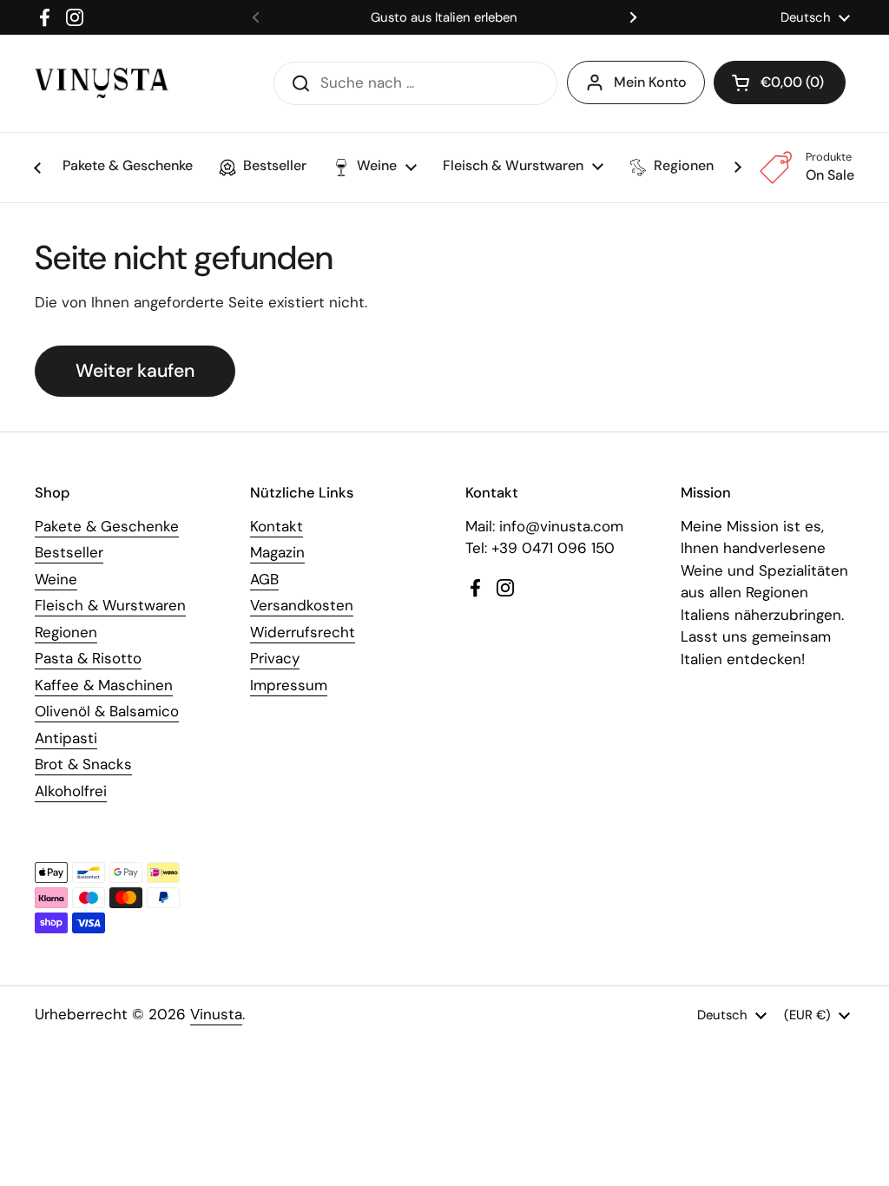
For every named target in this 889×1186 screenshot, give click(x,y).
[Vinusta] (101, 83)
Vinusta (216, 1014)
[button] (780, 82)
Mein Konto (650, 82)
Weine (56, 579)
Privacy (275, 658)
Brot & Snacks (83, 764)
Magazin (277, 552)
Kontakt (276, 526)
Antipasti (66, 738)
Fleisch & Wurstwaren (110, 605)
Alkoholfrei (71, 791)
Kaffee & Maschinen (104, 685)
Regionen (66, 632)
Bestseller (69, 552)
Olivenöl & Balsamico (107, 711)
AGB (264, 579)
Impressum (288, 685)
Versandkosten (301, 605)
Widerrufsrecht (302, 632)
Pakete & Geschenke (107, 526)
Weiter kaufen (135, 371)
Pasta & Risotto (88, 658)
